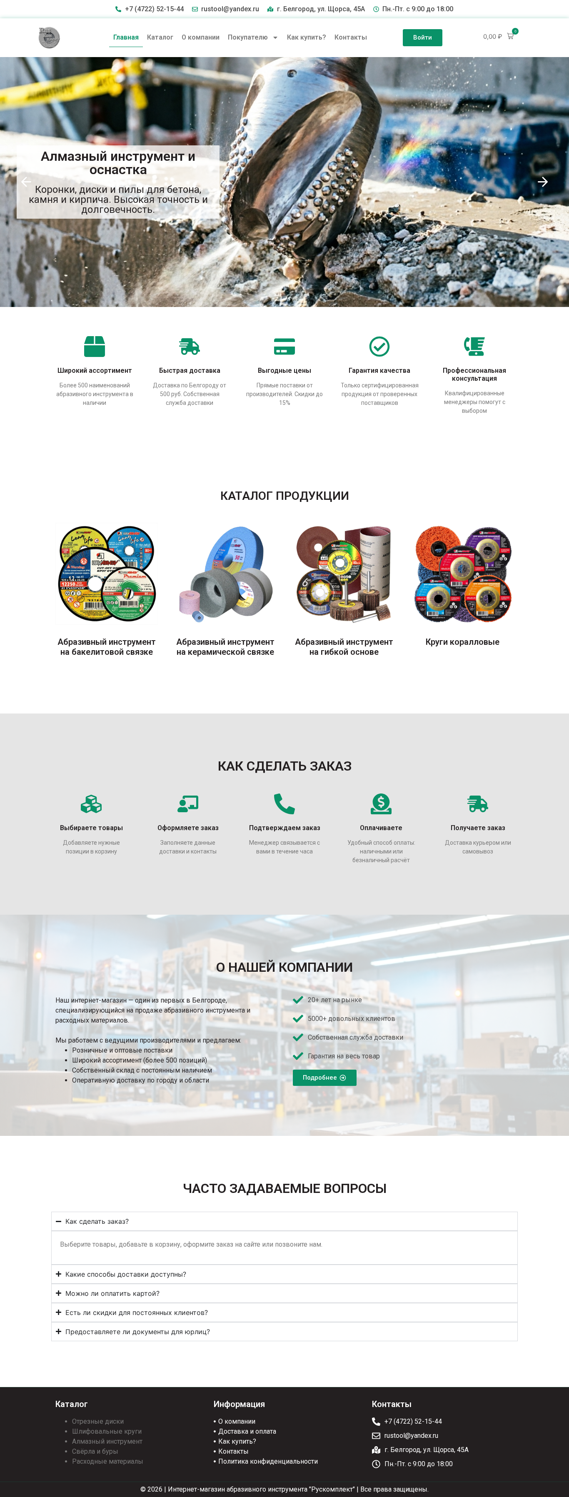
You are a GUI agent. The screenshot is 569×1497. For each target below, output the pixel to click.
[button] (498, 36)
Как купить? (306, 37)
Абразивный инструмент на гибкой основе (344, 647)
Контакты (350, 37)
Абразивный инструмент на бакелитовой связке (106, 647)
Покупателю (248, 37)
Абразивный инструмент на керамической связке (225, 647)
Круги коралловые (462, 642)
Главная (126, 37)
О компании (201, 37)
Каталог (160, 37)
